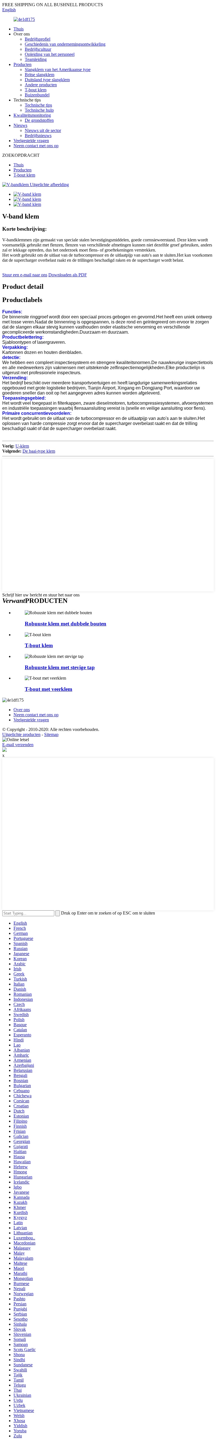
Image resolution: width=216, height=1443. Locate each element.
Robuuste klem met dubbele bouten (65, 624)
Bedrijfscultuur (38, 49)
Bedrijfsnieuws (38, 135)
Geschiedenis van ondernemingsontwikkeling (65, 44)
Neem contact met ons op (36, 145)
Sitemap (51, 734)
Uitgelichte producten (21, 734)
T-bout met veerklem (48, 689)
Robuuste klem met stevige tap (60, 667)
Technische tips (38, 105)
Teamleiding (36, 59)
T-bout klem (35, 89)
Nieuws (20, 125)
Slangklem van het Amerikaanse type (58, 69)
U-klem (22, 446)
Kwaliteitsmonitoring (32, 115)
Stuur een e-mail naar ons (24, 274)
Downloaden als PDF (67, 274)
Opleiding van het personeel (50, 54)
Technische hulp (39, 110)
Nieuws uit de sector (43, 130)
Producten (23, 64)
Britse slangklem (39, 74)
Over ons (22, 709)
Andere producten (41, 84)
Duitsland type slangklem (47, 79)
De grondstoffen (39, 120)
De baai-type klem (38, 451)
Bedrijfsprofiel (37, 39)
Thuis (19, 29)
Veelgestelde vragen (31, 140)
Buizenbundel (37, 94)
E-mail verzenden (17, 744)
